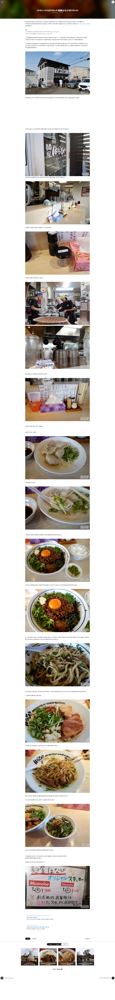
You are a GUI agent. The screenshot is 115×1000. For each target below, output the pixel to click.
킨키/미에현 (61, 12)
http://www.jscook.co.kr (31, 925)
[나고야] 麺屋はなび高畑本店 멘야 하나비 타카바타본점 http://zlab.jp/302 (42, 31)
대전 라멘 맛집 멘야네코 (32, 917)
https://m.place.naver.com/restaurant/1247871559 (37, 915)
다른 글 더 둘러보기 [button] (57, 969)
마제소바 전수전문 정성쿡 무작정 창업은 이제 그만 (38, 927)
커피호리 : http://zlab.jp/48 (82, 23)
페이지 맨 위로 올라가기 (113, 978)
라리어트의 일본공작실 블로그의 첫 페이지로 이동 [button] (57, 2)
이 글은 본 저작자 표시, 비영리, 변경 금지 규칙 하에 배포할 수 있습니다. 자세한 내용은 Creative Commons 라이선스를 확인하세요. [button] (87, 939)
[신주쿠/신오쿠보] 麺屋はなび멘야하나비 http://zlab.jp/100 (38, 33)
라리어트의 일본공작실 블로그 (2, 978)
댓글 (50, 944)
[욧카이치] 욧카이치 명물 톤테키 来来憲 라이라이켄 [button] (48, 956)
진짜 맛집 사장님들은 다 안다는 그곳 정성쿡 (36, 929)
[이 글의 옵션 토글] (29, 939)
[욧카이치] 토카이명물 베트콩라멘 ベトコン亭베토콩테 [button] (66, 956)
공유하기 (57, 944)
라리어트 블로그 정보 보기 (113, 2)
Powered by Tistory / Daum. (9, 978)
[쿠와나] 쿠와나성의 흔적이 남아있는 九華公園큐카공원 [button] (85, 956)
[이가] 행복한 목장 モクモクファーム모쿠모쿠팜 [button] (29, 956)
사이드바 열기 (2, 2)
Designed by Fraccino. (107, 977)
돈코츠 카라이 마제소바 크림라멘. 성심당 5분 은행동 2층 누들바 (40, 919)
